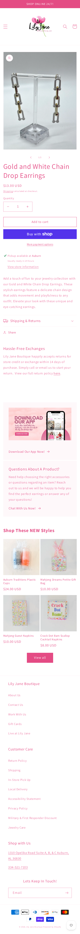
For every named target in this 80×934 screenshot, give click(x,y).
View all (40, 657)
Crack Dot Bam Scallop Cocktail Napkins (55, 637)
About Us (14, 695)
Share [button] (12, 332)
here (57, 373)
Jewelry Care (17, 827)
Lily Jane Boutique (34, 927)
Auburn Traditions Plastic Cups (19, 581)
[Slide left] (30, 157)
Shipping (8, 191)
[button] (5, 26)
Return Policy (17, 760)
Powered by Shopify (52, 927)
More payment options (40, 244)
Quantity (8, 198)
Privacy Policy (18, 808)
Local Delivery (18, 789)
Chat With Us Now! (22, 508)
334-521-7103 (18, 867)
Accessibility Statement (24, 799)
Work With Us (17, 714)
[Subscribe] (67, 893)
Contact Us (15, 705)
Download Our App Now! (27, 451)
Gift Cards (15, 724)
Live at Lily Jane (19, 733)
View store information (23, 267)
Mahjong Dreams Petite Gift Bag (58, 581)
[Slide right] (49, 157)
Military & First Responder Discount (32, 818)
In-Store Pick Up (19, 780)
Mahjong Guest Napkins (18, 635)
